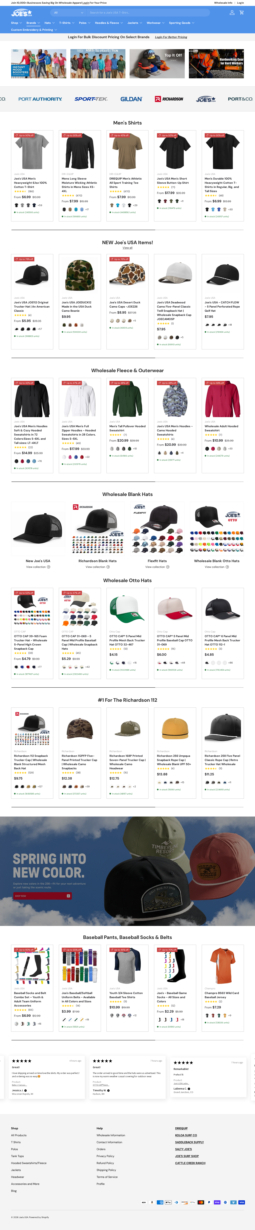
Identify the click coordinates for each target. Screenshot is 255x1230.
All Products (19, 1135)
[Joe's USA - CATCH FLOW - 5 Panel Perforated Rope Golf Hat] (223, 275)
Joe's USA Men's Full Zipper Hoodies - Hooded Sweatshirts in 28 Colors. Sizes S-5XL (79, 432)
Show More (204, 1078)
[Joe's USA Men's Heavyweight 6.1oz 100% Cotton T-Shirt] (32, 151)
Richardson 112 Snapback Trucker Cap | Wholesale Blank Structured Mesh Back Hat (31, 762)
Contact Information (109, 1142)
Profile (101, 1184)
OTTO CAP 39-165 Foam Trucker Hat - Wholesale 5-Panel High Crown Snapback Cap (30, 642)
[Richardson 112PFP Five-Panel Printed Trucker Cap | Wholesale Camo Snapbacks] (80, 728)
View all (128, 248)
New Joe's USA (38, 561)
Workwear (154, 23)
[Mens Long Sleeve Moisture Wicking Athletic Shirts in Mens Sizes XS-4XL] (80, 151)
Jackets (133, 23)
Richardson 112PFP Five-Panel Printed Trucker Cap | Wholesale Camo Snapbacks (79, 762)
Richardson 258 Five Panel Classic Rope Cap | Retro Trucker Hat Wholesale (222, 760)
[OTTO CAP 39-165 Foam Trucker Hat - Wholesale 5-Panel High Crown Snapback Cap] (32, 609)
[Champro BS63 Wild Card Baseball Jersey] (223, 966)
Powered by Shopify (39, 1217)
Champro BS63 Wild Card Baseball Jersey (222, 995)
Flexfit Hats (157, 561)
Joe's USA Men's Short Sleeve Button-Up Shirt (173, 181)
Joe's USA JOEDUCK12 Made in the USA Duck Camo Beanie (77, 307)
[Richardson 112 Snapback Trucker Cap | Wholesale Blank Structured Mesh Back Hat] (32, 728)
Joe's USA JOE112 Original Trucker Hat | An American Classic (32, 307)
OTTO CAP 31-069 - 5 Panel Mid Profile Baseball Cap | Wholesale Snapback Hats (79, 642)
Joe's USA (23, 1217)
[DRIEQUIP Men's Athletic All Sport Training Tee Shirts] (127, 151)
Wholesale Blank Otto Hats (217, 561)
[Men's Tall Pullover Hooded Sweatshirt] (127, 399)
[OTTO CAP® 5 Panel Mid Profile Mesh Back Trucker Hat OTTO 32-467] (127, 609)
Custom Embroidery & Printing (32, 30)
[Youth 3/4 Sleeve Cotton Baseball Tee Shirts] (127, 966)
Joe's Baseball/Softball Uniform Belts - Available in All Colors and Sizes (78, 997)
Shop (14, 23)
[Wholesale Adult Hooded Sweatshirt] (223, 399)
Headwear (17, 1177)
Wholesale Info (223, 2)
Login (240, 2)
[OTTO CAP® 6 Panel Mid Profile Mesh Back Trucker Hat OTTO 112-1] (223, 609)
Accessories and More (25, 1184)
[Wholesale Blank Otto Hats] (217, 529)
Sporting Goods (179, 23)
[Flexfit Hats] (157, 529)
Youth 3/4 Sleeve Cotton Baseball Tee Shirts (126, 995)
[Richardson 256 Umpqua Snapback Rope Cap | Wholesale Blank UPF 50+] (175, 728)
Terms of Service (107, 1177)
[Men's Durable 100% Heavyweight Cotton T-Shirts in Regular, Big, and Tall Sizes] (223, 151)
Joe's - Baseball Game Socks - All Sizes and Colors (172, 997)
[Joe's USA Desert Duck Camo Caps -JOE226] (127, 275)
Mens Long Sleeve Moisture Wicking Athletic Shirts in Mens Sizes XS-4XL (79, 185)
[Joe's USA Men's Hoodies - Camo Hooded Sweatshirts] (175, 399)
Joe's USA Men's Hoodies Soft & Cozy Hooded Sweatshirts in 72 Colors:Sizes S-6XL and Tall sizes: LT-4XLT (31, 434)
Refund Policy (105, 1163)
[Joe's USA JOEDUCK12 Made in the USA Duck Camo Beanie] (80, 275)
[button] (242, 12)
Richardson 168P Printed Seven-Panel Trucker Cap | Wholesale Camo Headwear (127, 762)
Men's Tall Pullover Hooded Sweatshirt (127, 428)
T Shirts (16, 1142)
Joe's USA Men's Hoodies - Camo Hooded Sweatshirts (175, 430)
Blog (14, 1191)
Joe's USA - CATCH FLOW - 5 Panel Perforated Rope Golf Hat (222, 307)
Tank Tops (17, 1156)
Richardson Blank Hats (98, 561)
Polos (83, 23)
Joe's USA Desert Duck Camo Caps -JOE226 (124, 304)
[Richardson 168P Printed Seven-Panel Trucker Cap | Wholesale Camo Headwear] (127, 728)
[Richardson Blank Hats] (98, 529)
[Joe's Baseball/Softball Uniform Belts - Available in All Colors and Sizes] (80, 966)
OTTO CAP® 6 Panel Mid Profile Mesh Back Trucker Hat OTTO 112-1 (222, 640)
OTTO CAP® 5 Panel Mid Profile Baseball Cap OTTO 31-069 (175, 640)
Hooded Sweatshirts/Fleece (28, 1163)
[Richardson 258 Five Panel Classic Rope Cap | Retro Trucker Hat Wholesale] (223, 728)
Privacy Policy (105, 1156)
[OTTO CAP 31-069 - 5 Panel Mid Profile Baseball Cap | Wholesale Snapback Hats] (80, 609)
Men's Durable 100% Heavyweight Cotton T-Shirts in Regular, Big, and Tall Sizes (222, 185)
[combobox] (130, 12)
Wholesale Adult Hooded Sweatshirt (221, 428)
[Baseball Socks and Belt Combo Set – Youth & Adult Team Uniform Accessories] (32, 966)
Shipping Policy (106, 1170)
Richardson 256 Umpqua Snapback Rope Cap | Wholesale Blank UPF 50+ (174, 760)
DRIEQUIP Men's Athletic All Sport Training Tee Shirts (125, 183)
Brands (31, 23)
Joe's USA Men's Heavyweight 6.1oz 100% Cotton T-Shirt (30, 183)
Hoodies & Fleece (107, 23)
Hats (48, 23)
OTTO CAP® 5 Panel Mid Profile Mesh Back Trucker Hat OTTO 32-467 (127, 640)
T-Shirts (65, 23)
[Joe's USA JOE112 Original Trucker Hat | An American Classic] (32, 275)
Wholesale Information (111, 1135)
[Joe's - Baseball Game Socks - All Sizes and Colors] (175, 966)
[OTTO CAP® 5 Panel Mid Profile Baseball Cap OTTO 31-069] (175, 609)
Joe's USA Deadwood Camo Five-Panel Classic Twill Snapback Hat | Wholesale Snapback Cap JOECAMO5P (174, 311)
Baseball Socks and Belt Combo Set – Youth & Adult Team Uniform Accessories (30, 999)
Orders (101, 1149)
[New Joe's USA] (38, 529)
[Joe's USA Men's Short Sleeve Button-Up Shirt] (175, 151)
